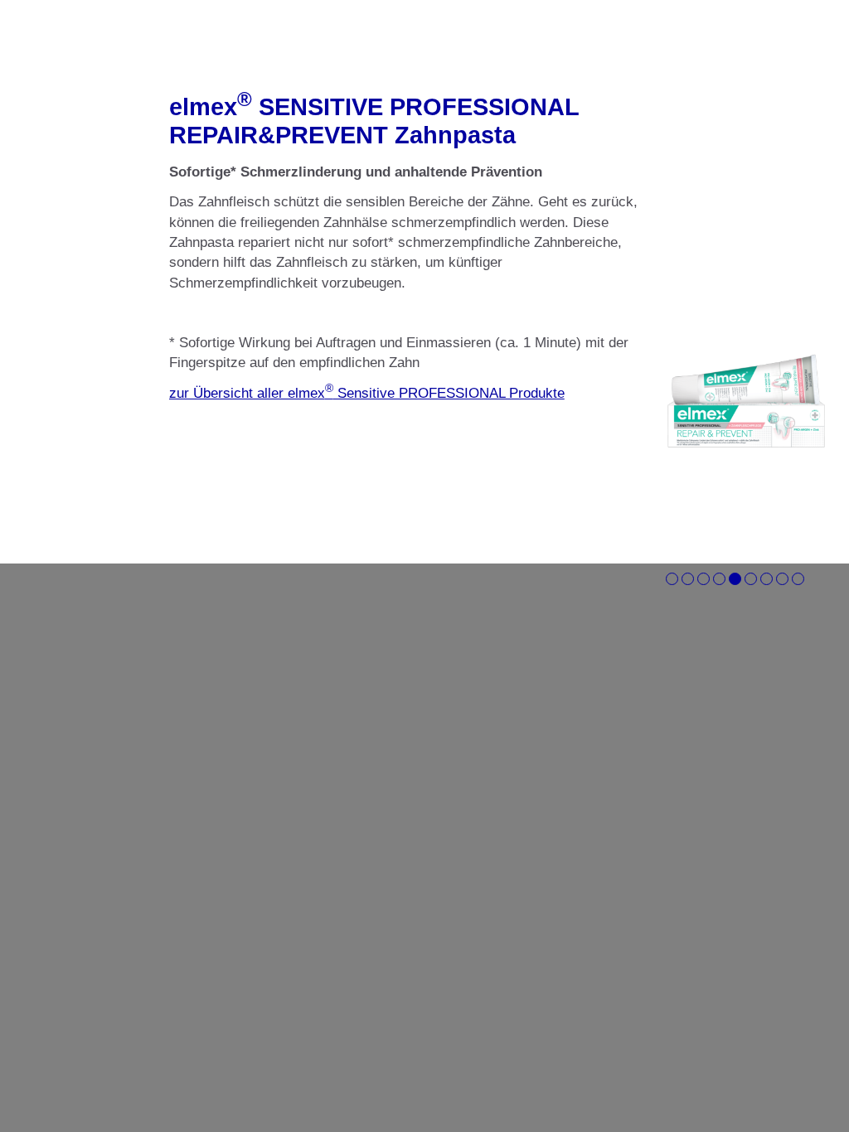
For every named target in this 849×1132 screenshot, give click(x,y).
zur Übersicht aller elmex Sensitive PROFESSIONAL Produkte (367, 393)
